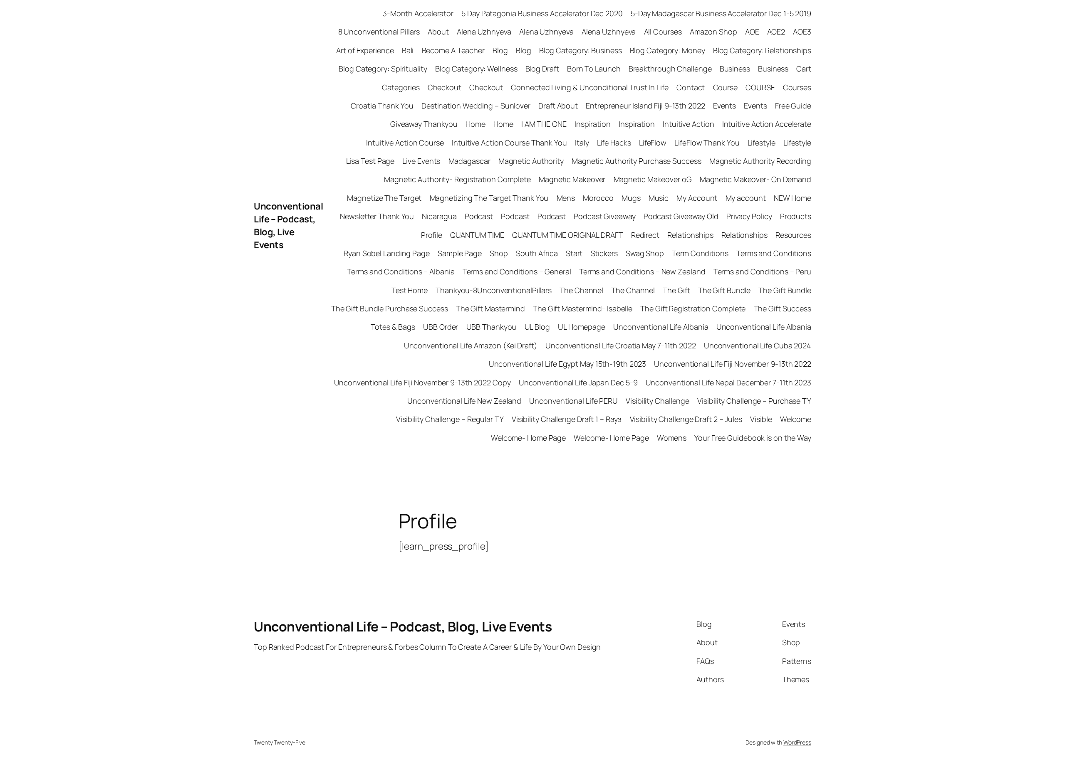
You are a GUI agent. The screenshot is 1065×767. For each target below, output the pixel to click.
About (438, 32)
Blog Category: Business (580, 50)
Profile (431, 235)
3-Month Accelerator (418, 13)
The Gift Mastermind (490, 308)
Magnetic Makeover (572, 179)
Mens (566, 198)
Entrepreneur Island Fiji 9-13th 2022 (645, 106)
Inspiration (593, 124)
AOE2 (776, 32)
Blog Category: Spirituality (383, 69)
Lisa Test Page (370, 161)
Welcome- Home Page (528, 438)
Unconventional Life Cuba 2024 (757, 345)
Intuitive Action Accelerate (766, 124)
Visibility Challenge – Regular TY (450, 419)
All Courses (663, 32)
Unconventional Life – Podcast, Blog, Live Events (288, 225)
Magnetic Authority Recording (760, 161)
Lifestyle (761, 143)
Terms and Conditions (773, 253)
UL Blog (537, 327)
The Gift (676, 290)
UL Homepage (581, 327)
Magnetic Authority (531, 161)
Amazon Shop (713, 32)
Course (725, 87)
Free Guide (793, 106)
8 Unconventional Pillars (379, 32)
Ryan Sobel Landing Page (387, 253)
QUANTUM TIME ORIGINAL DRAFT (567, 235)
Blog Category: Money (667, 50)
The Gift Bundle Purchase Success (389, 308)
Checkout (444, 87)
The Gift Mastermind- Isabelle (582, 308)
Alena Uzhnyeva (484, 32)
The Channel (581, 290)
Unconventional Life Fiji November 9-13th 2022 (732, 364)
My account (746, 198)
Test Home (409, 290)
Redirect (645, 235)
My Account (696, 198)
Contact (690, 87)
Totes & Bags (393, 327)
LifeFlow (652, 143)
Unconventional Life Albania (660, 327)
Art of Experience (365, 50)
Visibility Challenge (657, 401)
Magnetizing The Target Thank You (489, 198)
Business (735, 69)
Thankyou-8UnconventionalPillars (494, 290)
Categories (400, 87)
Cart (803, 69)
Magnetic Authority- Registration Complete (457, 179)
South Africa (537, 253)
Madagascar (469, 161)
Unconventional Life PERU (573, 401)
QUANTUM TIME (477, 235)
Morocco (598, 198)
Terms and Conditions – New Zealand (642, 271)
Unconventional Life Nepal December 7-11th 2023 (728, 382)
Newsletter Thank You (377, 216)
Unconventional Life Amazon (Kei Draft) (470, 345)
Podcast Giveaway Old (681, 216)
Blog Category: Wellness (476, 69)
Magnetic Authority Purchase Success (636, 161)
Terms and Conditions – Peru (762, 271)
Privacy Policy (749, 216)
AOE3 (802, 32)
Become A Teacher (453, 50)
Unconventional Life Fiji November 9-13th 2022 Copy (422, 382)
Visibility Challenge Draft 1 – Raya (567, 419)
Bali (408, 50)
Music (659, 198)
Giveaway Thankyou (424, 124)
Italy (582, 143)
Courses (797, 87)
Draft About (558, 106)
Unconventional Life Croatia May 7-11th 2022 (620, 345)
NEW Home (792, 198)
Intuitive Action (688, 124)
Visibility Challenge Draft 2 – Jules (686, 419)
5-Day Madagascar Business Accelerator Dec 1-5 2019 (721, 13)
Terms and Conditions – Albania (400, 271)
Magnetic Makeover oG (653, 179)
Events (724, 106)
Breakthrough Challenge (670, 69)
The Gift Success (782, 308)
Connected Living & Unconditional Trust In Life (589, 87)
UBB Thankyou (491, 327)
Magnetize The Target (384, 198)
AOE (752, 32)
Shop (499, 253)
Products (795, 216)
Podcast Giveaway (604, 216)
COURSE (760, 87)
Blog (500, 50)
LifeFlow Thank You (706, 143)
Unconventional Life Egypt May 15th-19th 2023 (567, 364)
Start (574, 253)
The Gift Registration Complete (693, 308)
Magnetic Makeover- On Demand (755, 179)
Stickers (604, 253)
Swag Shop (645, 253)
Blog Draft (542, 69)
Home (475, 124)
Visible (761, 419)
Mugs (631, 198)
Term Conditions (700, 253)
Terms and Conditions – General (517, 271)
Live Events (421, 161)
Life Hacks (614, 143)
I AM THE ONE (544, 124)
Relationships (690, 235)
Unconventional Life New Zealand (464, 401)
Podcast (479, 216)
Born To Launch (594, 69)
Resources (793, 235)
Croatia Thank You (382, 106)
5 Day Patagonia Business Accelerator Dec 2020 (542, 13)
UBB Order (440, 327)
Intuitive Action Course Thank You (509, 143)
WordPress (797, 742)
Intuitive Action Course (405, 143)
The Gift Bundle (724, 290)
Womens (671, 438)
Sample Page (460, 253)
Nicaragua (439, 216)
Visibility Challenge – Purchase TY (754, 401)
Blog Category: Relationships (762, 50)
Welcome (795, 419)
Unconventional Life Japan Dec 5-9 (578, 382)
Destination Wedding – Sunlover (475, 106)
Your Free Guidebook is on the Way (752, 438)
